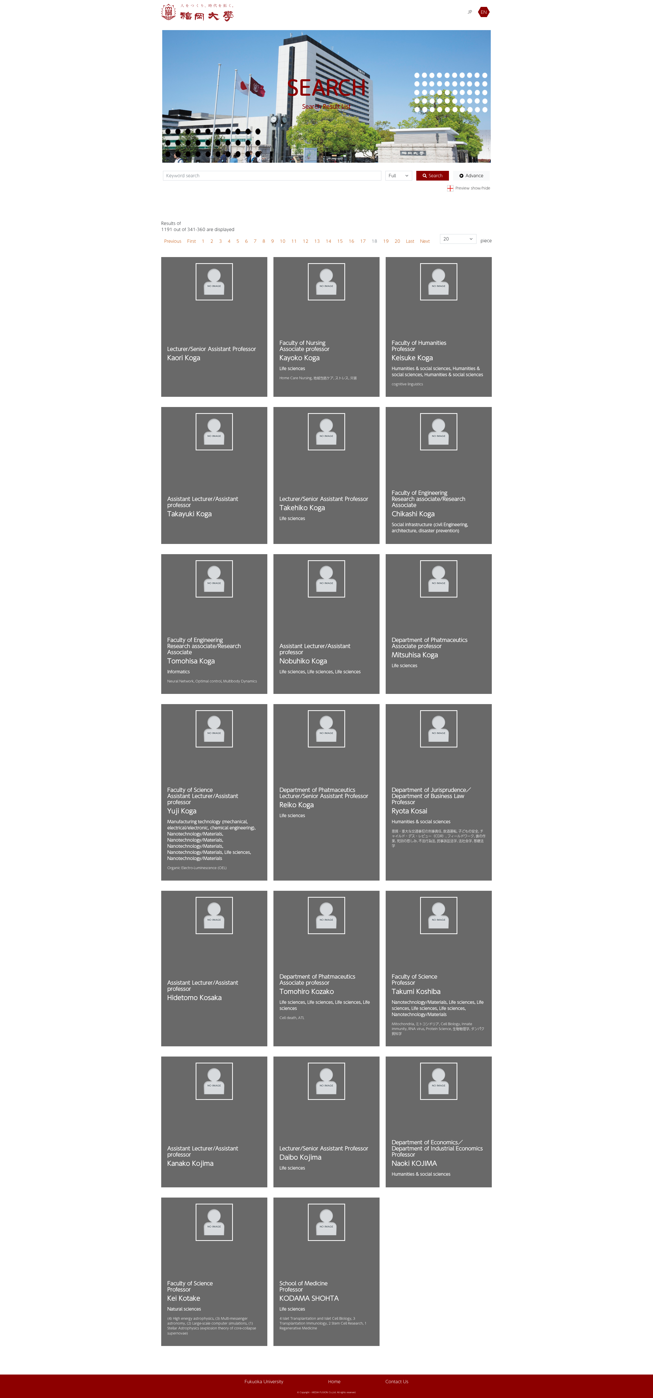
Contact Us (396, 1382)
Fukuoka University (264, 1382)
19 (386, 241)
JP (470, 12)
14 (328, 241)
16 (351, 241)
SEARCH (326, 87)
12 (305, 241)
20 (397, 241)
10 (282, 241)
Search (436, 175)
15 (340, 241)
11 (294, 241)
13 (317, 241)
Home (334, 1382)
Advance (474, 175)
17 (363, 241)
